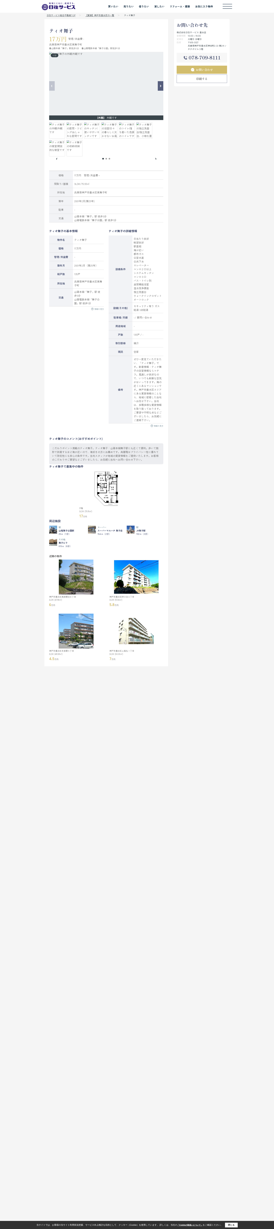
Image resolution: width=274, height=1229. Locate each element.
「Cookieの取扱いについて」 (190, 1225)
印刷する (202, 79)
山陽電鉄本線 (81, 220)
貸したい (159, 6)
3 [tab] (109, 159)
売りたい (129, 6)
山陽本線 (79, 216)
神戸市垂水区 (64, 44)
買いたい (113, 6)
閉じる (231, 1225)
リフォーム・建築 (180, 6)
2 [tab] (106, 159)
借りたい (144, 6)
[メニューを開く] (227, 6)
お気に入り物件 (204, 6)
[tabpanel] (106, 139)
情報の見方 (99, 309)
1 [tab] (103, 159)
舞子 (89, 216)
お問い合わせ (204, 70)
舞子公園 (97, 220)
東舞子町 (77, 44)
